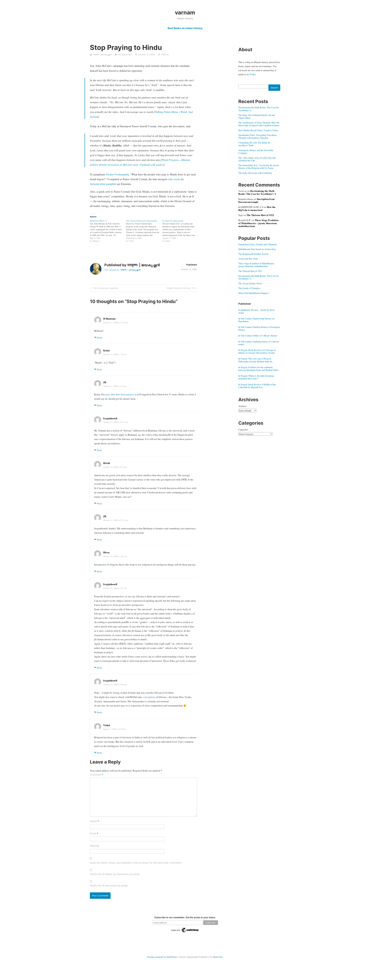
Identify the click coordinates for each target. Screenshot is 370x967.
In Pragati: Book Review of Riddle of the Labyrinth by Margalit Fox (257, 386)
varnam (185, 12)
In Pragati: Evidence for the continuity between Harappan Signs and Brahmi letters (258, 368)
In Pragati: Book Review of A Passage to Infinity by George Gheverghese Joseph (257, 351)
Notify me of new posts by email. (109, 885)
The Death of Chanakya (249, 288)
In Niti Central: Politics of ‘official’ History (257, 335)
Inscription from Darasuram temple (256, 200)
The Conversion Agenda (104, 289)
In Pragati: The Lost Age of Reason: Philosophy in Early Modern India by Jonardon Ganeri (255, 360)
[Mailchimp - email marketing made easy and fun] (185, 932)
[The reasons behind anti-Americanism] (144, 230)
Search (274, 87)
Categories (243, 429)
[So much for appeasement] (180, 230)
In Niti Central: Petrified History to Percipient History (259, 328)
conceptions (149, 697)
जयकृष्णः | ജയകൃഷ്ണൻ (102, 54)
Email (94, 833)
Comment (96, 775)
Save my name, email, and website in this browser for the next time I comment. (136, 862)
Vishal (106, 725)
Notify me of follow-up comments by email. (115, 874)
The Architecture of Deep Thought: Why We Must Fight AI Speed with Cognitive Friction (258, 124)
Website (94, 845)
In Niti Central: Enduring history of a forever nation (258, 343)
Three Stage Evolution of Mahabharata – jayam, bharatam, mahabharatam (258, 223)
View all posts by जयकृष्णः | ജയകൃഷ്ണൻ (122, 269)
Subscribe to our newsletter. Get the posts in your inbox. (185, 917)
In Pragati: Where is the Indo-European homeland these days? (256, 377)
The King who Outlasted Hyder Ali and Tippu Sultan (256, 116)
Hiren (106, 552)
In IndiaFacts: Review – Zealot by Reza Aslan (256, 311)
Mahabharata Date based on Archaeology (257, 249)
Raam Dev (218, 957)
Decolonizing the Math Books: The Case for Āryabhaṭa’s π (258, 109)
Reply (99, 337)
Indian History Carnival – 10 (181, 289)
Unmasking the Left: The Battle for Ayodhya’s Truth (254, 144)
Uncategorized (125, 54)
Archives (242, 406)
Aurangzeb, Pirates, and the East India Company (255, 151)
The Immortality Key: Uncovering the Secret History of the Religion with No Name (258, 166)
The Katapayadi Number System (253, 253)
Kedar (106, 350)
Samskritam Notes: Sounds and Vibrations (257, 244)
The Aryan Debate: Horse (250, 283)
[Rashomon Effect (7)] (108, 230)
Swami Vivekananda (117, 174)
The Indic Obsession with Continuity (255, 172)
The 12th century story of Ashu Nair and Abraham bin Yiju (256, 159)
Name (94, 821)
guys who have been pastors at (121, 394)
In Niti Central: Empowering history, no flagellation (256, 320)
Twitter (252, 74)
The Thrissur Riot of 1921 (260, 215)
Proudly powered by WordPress (162, 957)
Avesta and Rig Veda (248, 258)
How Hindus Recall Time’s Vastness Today (258, 130)
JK (104, 382)
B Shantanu (109, 318)
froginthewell (110, 418)
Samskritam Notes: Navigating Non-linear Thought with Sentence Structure (257, 136)
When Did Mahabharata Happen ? (254, 293)
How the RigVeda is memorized (256, 208)
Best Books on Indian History (185, 28)
